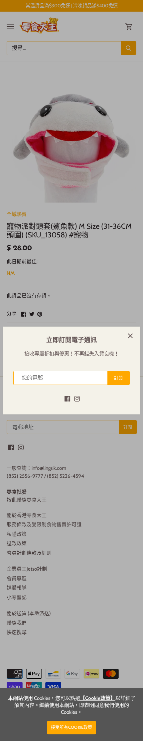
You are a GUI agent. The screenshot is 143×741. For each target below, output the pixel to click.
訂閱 (118, 377)
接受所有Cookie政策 (71, 727)
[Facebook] (67, 398)
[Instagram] (77, 398)
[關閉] (130, 336)
